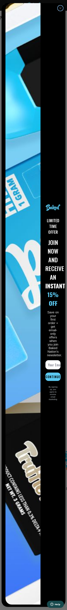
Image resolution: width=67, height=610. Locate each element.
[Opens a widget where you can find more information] (55, 604)
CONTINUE (53, 373)
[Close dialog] (60, 8)
